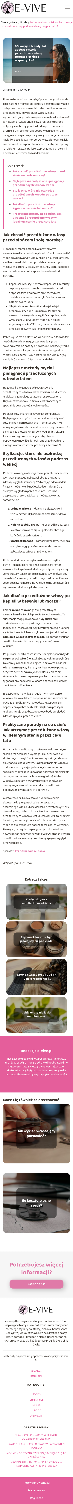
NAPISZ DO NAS (36, 1284)
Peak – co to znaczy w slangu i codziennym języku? (36, 1437)
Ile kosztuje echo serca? (36, 1203)
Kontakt (36, 1376)
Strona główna (9, 22)
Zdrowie (36, 1416)
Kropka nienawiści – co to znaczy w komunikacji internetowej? (36, 1464)
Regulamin (36, 1498)
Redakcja (36, 1370)
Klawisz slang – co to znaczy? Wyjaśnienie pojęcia (36, 1446)
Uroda (24, 22)
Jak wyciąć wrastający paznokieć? (36, 1133)
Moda (36, 1405)
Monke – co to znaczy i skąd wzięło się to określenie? (36, 1455)
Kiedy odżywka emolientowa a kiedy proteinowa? (36, 902)
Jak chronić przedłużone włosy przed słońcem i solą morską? (39, 173)
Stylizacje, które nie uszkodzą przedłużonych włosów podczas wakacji (35, 194)
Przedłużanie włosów (30, 851)
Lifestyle (36, 1399)
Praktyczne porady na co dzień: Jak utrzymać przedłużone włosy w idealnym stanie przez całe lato (37, 218)
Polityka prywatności (36, 1482)
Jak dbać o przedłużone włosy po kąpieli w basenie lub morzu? (36, 206)
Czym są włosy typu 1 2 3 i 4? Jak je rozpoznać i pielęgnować (36, 977)
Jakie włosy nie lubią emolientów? (36, 1015)
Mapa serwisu (36, 1490)
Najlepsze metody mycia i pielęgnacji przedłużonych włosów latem (38, 183)
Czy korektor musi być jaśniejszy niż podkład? (36, 939)
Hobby (36, 1394)
